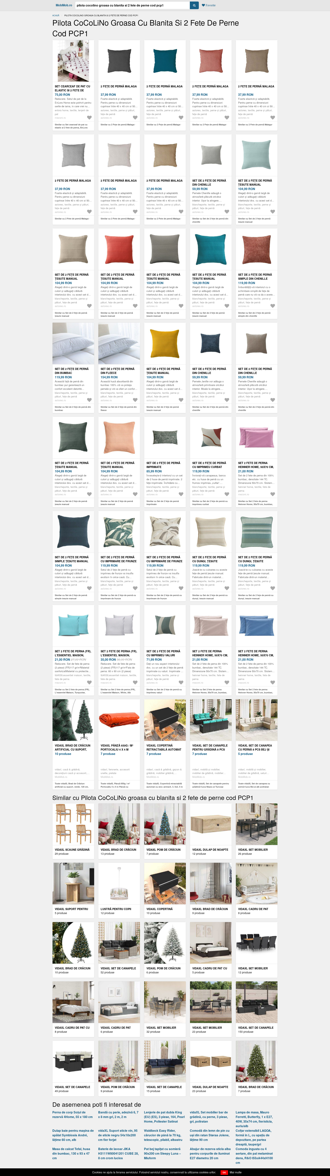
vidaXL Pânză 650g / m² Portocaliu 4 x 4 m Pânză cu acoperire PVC (119, 749)
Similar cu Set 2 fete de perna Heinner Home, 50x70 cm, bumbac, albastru (255, 692)
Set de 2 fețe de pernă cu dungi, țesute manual (209, 561)
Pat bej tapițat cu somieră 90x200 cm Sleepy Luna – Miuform (162, 1153)
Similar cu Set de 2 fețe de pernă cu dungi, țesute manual (210, 597)
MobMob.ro (64, 5)
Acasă (55, 15)
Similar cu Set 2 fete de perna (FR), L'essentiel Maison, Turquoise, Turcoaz (72, 692)
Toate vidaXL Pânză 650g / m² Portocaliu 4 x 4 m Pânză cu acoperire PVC (115, 786)
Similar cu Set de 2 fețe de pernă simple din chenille (254, 314)
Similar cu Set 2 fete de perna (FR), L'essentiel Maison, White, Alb (118, 691)
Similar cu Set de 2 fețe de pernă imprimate (162, 503)
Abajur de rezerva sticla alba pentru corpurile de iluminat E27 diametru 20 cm (210, 1153)
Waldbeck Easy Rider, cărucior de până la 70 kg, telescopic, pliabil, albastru (163, 1135)
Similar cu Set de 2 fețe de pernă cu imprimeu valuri (164, 691)
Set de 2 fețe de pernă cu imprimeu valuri (163, 653)
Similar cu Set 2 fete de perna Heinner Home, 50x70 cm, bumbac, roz (255, 504)
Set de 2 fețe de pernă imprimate (163, 465)
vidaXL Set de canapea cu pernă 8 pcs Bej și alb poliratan (255, 749)
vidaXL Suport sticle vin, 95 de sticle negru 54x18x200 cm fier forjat (118, 1135)
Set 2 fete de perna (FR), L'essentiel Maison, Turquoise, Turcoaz (73, 655)
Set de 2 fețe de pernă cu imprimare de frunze (119, 559)
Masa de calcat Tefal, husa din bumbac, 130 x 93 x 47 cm (71, 1153)
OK (224, 1172)
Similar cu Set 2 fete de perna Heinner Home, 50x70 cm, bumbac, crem (209, 692)
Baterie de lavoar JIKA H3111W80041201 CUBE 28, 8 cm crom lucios (118, 1153)
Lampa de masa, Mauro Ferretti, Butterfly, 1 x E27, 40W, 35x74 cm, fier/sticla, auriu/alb (254, 1119)
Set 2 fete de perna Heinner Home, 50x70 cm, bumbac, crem (210, 655)
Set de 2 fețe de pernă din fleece (117, 371)
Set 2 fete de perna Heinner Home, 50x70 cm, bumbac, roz (256, 467)
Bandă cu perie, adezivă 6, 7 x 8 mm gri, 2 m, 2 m (118, 1114)
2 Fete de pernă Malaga (256, 86)
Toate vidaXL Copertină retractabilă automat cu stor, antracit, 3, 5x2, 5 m (164, 785)
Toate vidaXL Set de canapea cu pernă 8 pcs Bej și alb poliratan (254, 785)
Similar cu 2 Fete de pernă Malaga (255, 124)
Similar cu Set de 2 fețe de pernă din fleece (119, 408)
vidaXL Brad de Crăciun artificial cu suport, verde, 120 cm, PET (72, 749)
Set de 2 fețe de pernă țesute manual (255, 182)
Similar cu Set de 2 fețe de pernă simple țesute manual (71, 597)
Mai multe (236, 1172)
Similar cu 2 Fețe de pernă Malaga (117, 124)
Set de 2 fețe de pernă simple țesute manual (72, 559)
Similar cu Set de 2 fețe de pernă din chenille (210, 220)
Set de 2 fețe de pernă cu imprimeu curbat (209, 465)
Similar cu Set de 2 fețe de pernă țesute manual (254, 220)
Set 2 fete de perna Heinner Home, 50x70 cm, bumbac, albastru (256, 655)
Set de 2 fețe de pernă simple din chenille (255, 276)
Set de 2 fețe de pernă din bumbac (72, 371)
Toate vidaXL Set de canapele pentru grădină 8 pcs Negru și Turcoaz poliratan (210, 786)
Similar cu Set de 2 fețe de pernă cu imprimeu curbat (210, 503)
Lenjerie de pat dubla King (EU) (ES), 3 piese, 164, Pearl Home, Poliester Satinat (164, 1117)
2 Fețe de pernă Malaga (119, 86)
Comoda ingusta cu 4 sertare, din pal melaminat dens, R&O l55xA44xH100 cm (254, 1156)
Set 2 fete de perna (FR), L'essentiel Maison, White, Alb (119, 655)
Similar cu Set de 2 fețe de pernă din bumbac (73, 408)
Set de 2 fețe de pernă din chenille (209, 182)
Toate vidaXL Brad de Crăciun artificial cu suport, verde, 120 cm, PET (72, 786)
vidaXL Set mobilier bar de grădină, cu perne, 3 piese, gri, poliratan (209, 1117)
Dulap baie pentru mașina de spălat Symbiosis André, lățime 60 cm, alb (73, 1135)
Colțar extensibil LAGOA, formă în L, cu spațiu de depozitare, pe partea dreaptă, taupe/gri (253, 1137)
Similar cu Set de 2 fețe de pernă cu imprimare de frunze (118, 597)
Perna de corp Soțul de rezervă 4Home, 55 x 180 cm (72, 1114)
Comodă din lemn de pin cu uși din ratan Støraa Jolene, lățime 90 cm (210, 1135)
